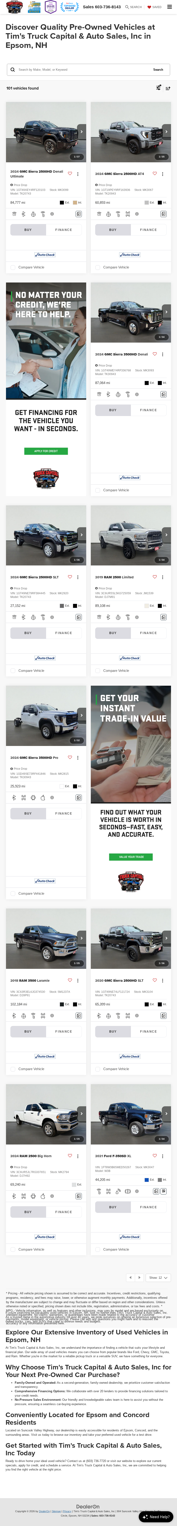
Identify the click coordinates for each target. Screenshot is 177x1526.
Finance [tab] (63, 230)
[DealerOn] (88, 1506)
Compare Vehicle (31, 267)
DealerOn (44, 1511)
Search (158, 69)
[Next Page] (139, 1278)
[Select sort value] (167, 88)
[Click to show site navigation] (169, 7)
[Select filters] (158, 88)
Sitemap (56, 1511)
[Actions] (78, 174)
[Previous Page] (130, 1278)
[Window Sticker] (163, 1191)
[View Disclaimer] (52, 214)
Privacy (67, 1511)
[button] (81, 132)
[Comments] (79, 214)
